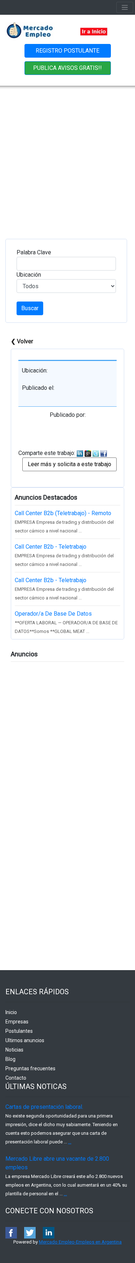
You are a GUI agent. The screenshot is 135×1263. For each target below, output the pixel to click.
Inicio (11, 1012)
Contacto (15, 1078)
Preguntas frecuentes (30, 1068)
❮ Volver (22, 341)
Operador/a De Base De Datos (53, 613)
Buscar (30, 308)
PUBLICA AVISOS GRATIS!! (67, 67)
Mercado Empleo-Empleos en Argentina (80, 1242)
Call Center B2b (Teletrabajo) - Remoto (63, 513)
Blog (10, 1059)
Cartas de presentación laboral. (44, 1106)
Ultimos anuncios (24, 1040)
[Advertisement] (67, 156)
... (69, 1141)
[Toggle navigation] (124, 7)
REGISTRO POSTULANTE (67, 50)
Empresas (16, 1022)
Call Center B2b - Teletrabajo (50, 546)
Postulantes (19, 1031)
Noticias (14, 1050)
